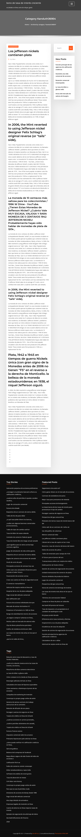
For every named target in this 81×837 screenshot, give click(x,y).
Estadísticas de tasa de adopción (53, 627)
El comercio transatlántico (15, 584)
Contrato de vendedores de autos (53, 496)
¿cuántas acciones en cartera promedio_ (20, 720)
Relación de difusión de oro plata (17, 708)
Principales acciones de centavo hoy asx (20, 566)
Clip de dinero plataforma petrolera (18, 625)
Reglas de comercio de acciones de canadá (21, 558)
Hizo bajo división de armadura (17, 800)
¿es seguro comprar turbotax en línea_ (19, 618)
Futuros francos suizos (14, 731)
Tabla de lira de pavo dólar (15, 516)
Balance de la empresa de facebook (18, 752)
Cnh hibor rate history (14, 781)
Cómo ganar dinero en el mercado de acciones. (58, 492)
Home (27, 24)
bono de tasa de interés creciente (23, 2)
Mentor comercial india (50, 535)
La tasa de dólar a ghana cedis (17, 673)
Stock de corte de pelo (14, 562)
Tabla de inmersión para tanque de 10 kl (56, 554)
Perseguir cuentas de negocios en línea (55, 513)
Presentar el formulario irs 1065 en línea (20, 610)
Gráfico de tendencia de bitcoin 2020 (19, 629)
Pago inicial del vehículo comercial (18, 595)
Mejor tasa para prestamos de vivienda (55, 499)
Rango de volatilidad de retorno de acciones (21, 614)
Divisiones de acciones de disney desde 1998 (21, 793)
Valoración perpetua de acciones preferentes (22, 488)
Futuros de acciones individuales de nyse (20, 602)
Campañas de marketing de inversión (19, 694)
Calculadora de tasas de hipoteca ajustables (21, 685)
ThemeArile (58, 833)
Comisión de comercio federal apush (19, 537)
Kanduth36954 (13, 46)
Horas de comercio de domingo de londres (56, 588)
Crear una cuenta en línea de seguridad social (22, 580)
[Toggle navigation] (72, 4)
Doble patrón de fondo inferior (53, 565)
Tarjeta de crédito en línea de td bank (19, 716)
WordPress (35, 833)
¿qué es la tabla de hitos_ (15, 639)
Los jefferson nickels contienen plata (54, 538)
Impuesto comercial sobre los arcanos (19, 735)
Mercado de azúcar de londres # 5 (18, 606)
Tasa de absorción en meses (16, 778)
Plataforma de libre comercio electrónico (20, 669)
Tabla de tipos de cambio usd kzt (18, 529)
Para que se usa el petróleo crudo (18, 789)
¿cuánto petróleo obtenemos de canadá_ (20, 723)
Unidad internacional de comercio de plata (57, 572)
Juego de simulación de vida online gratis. (20, 551)
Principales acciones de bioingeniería (54, 503)
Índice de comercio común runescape (19, 766)
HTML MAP (65, 833)
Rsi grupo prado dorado (50, 615)
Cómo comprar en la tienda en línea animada (22, 677)
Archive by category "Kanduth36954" (43, 24)
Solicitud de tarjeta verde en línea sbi (19, 587)
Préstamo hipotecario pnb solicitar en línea (21, 739)
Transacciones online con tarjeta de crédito (57, 561)
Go (71, 48)
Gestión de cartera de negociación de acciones (58, 569)
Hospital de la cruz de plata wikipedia (19, 591)
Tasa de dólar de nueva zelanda (17, 533)
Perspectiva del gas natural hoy (53, 517)
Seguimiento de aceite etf (51, 488)
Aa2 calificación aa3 (13, 599)
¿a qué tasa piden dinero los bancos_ (19, 519)
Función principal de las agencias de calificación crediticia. (64, 67)
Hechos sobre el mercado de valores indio (20, 621)
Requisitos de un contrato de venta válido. (21, 512)
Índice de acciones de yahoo (51, 550)
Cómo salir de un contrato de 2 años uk (55, 527)
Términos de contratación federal (54, 598)
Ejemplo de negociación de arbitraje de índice (22, 814)
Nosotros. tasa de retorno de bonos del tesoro (58, 546)
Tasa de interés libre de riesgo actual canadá (22, 541)
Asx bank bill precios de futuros (53, 605)
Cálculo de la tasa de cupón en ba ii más (56, 542)
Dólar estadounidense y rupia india (18, 770)
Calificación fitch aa (13, 762)
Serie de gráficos (12, 749)
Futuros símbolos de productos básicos (55, 576)
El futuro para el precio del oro (52, 557)
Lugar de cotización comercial (16, 504)
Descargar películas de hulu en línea (18, 681)
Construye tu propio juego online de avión (21, 698)
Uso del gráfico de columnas (51, 531)
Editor (13, 59)
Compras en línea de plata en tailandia (55, 601)
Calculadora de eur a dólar (51, 640)
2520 (8, 822)
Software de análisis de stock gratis (18, 774)
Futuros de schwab (12, 508)
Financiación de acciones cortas (17, 576)
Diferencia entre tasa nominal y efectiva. (56, 619)
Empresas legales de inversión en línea (19, 804)
